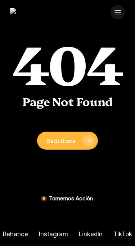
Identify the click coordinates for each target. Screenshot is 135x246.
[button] (118, 12)
